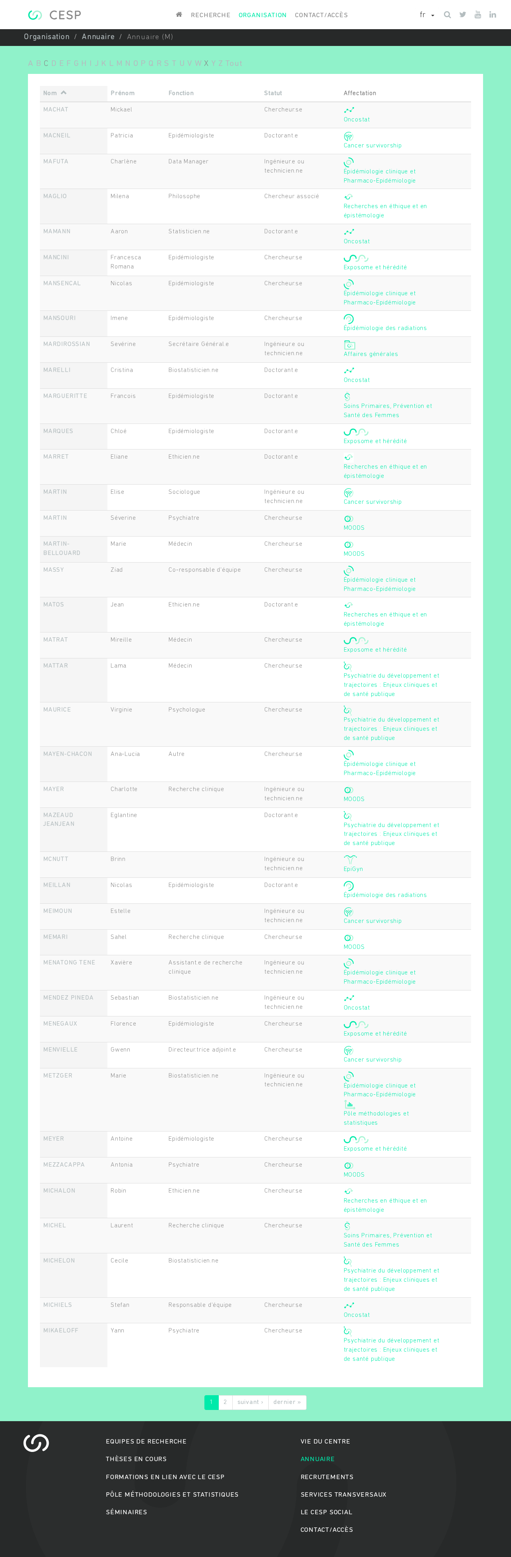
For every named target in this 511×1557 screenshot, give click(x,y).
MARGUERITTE (65, 396)
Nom (50, 93)
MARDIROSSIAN (66, 344)
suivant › (250, 1402)
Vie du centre (326, 1441)
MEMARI (55, 937)
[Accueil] (54, 15)
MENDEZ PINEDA (68, 998)
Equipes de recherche (146, 1441)
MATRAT (55, 640)
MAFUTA (56, 162)
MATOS (53, 605)
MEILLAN (57, 885)
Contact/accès (321, 15)
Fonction (181, 93)
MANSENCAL (62, 283)
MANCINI (56, 258)
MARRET (56, 457)
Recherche (210, 15)
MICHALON (59, 1191)
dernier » (287, 1402)
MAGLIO (55, 196)
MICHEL (54, 1226)
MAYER (53, 789)
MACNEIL (57, 136)
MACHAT (56, 110)
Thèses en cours (136, 1459)
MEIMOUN (57, 911)
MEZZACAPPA (64, 1165)
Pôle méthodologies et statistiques (172, 1494)
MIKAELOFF (61, 1331)
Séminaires (126, 1512)
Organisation (263, 15)
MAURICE (57, 710)
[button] (427, 16)
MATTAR (55, 666)
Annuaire (98, 37)
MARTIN (55, 492)
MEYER (53, 1139)
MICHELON (59, 1261)
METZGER (58, 1076)
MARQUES (58, 431)
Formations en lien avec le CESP (165, 1477)
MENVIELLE (60, 1050)
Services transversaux (344, 1494)
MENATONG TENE (69, 963)
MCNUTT (56, 859)
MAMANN (57, 232)
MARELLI (57, 370)
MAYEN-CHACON (67, 754)
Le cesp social (327, 1512)
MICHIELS (57, 1305)
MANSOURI (59, 318)
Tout (233, 64)
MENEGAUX (60, 1024)
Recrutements (327, 1477)
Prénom (123, 93)
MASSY (53, 570)
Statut (273, 93)
